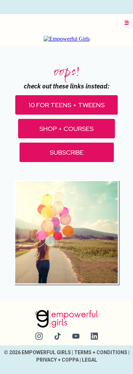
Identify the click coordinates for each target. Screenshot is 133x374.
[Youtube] (76, 336)
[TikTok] (57, 336)
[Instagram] (39, 336)
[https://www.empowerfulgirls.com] (67, 38)
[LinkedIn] (94, 336)
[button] (125, 23)
